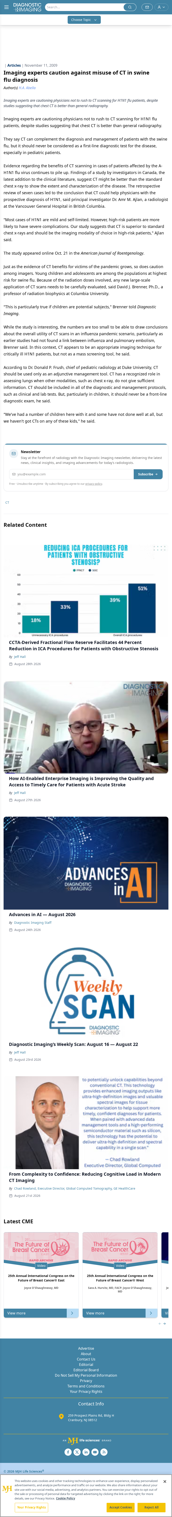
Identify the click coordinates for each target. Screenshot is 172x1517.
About (86, 1353)
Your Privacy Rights (86, 1391)
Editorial (86, 1364)
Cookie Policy (65, 1498)
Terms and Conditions (86, 1386)
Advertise (86, 1348)
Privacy (86, 1380)
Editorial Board (86, 1369)
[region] (86, 1495)
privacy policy (93, 484)
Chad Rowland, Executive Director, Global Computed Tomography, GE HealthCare (74, 1188)
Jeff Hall (20, 657)
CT (7, 502)
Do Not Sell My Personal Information (86, 1375)
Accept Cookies (121, 1507)
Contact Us (86, 1359)
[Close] (165, 1481)
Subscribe (145, 474)
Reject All (151, 1507)
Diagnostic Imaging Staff (33, 922)
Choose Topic (81, 20)
